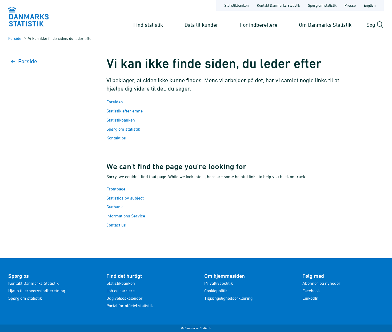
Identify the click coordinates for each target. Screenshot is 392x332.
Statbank (114, 206)
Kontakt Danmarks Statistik (278, 5)
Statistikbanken (236, 5)
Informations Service (125, 215)
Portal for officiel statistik (129, 305)
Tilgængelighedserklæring (228, 298)
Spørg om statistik (322, 5)
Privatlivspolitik (218, 283)
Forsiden (114, 101)
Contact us (116, 224)
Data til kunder (201, 25)
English (370, 5)
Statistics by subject (125, 198)
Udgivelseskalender (124, 298)
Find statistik (148, 25)
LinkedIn (310, 298)
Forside (14, 38)
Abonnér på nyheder (321, 283)
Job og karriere (120, 290)
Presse (350, 5)
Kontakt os (116, 137)
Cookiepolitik (215, 290)
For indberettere (258, 25)
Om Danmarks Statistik (325, 25)
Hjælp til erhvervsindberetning (36, 290)
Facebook (311, 290)
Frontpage (115, 188)
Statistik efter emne (124, 110)
